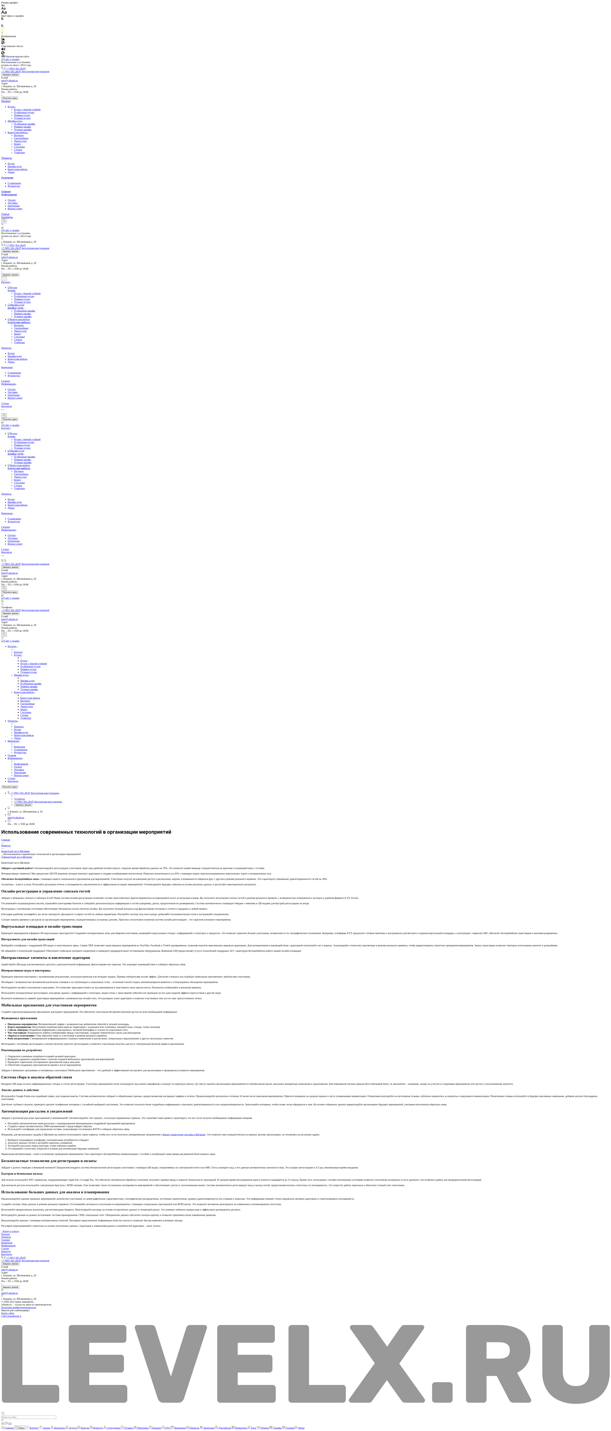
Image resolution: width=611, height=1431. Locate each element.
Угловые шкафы (23, 129)
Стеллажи (19, 146)
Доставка (13, 203)
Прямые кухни (22, 115)
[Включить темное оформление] (4, 278)
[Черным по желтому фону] (2, 30)
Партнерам (14, 205)
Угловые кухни (22, 118)
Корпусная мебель (18, 132)
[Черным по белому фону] (2, 19)
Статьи (5, 214)
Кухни (11, 106)
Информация (9, 194)
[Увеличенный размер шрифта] (4, 13)
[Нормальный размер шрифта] (3, 8)
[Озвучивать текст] (3, 49)
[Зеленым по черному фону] (2, 33)
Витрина (19, 135)
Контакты (7, 217)
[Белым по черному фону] (2, 23)
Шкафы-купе (15, 121)
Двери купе (20, 141)
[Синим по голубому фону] (2, 26)
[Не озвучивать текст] (2, 53)
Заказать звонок (10, 74)
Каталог (6, 101)
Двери (11, 172)
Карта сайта (7, 1313)
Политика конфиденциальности (18, 1307)
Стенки (18, 149)
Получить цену (10, 98)
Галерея (6, 191)
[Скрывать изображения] (2, 43)
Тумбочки (19, 152)
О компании (14, 183)
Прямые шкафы (22, 126)
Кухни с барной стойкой (27, 109)
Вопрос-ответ (15, 208)
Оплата (12, 200)
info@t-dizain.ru (9, 80)
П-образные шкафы (24, 124)
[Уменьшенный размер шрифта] (2, 5)
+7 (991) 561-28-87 (16, 68)
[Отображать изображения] (3, 39)
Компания (7, 177)
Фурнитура (14, 186)
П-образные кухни (24, 112)
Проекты (6, 158)
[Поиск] (4, 221)
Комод (17, 144)
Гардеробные (21, 138)
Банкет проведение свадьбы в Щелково (184, 1134)
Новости (6, 1251)
